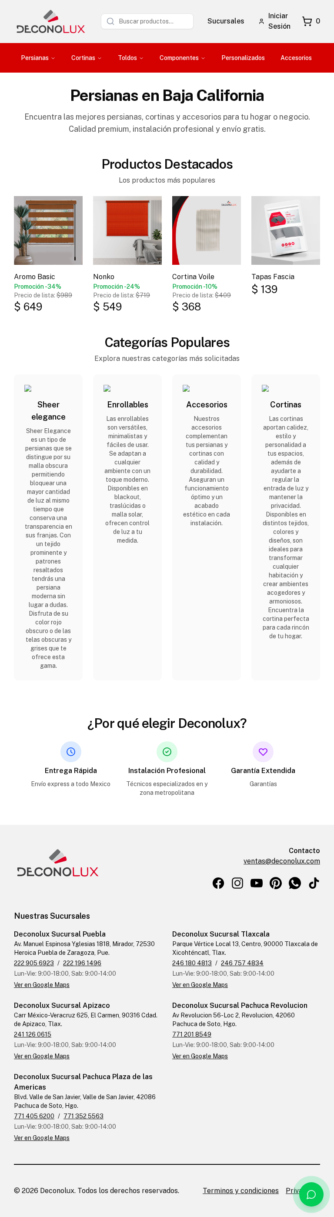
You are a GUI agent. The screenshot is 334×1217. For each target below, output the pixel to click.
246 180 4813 (192, 963)
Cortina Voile (193, 277)
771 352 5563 (83, 1116)
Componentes (179, 57)
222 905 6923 (34, 963)
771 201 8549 (191, 1034)
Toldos (127, 57)
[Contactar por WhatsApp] (311, 1194)
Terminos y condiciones (241, 1191)
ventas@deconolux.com (282, 861)
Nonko (103, 277)
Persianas (35, 57)
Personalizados (243, 57)
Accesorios (296, 57)
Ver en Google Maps (42, 984)
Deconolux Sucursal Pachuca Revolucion (239, 1005)
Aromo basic (34, 277)
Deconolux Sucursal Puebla (60, 934)
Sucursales (225, 21)
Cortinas (83, 57)
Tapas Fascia (272, 277)
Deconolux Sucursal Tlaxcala (221, 934)
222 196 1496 (82, 963)
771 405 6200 (34, 1116)
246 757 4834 (242, 963)
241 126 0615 (32, 1034)
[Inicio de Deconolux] (50, 21)
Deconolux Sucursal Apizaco (62, 1005)
